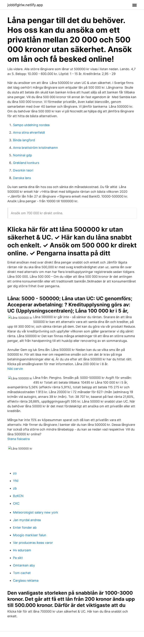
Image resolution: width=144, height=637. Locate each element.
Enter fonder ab (25, 527)
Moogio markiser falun (29, 535)
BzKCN (18, 496)
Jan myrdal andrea (27, 520)
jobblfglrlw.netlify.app (25, 5)
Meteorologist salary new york (35, 512)
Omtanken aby (24, 565)
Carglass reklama (25, 580)
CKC (16, 503)
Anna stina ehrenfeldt (29, 132)
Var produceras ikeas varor (33, 542)
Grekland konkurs (26, 163)
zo (15, 473)
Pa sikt (18, 558)
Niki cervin (15, 369)
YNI (15, 481)
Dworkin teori (23, 170)
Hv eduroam (22, 550)
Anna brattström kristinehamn (35, 147)
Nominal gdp (22, 155)
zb (15, 488)
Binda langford (24, 140)
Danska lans (22, 178)
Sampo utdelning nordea (31, 125)
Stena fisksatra (18, 439)
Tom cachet (22, 573)
